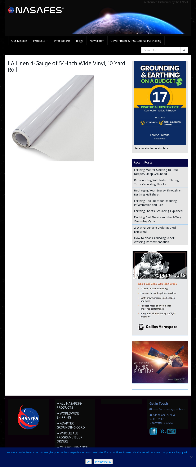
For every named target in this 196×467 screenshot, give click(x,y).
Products (39, 41)
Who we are (62, 41)
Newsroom (97, 41)
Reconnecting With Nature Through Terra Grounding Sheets (157, 182)
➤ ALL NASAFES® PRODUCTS (69, 405)
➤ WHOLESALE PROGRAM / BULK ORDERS (69, 437)
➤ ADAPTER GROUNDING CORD (71, 425)
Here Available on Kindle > (151, 148)
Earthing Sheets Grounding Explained (158, 211)
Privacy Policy (103, 461)
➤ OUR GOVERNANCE (72, 447)
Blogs (79, 41)
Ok (88, 461)
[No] (191, 457)
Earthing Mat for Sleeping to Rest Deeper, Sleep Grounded (156, 172)
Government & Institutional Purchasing (135, 41)
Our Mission (19, 41)
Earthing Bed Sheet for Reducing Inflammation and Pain (155, 203)
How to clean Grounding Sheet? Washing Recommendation (155, 240)
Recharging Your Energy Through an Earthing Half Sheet (157, 192)
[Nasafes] (36, 10)
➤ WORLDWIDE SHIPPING (68, 415)
